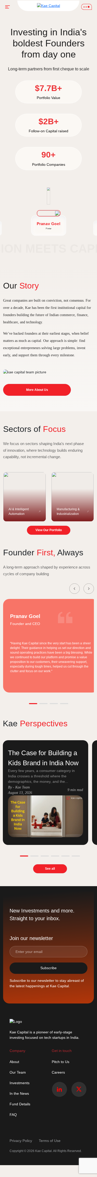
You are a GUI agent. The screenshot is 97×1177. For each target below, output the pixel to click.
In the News (19, 1093)
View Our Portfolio (48, 530)
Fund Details (20, 1104)
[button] (74, 588)
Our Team (18, 1072)
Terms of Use (50, 1141)
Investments (19, 1083)
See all (50, 868)
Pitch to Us (60, 1062)
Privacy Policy (21, 1141)
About (14, 1062)
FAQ (13, 1115)
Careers (58, 1072)
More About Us (37, 390)
